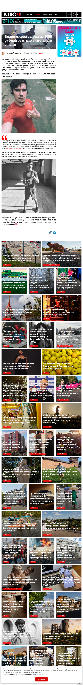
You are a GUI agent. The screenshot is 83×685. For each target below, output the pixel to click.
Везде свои (62, 453)
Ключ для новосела (38, 453)
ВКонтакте (19, 224)
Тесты (46, 372)
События (28, 14)
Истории (37, 14)
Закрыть (41, 679)
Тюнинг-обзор (63, 399)
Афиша (56, 14)
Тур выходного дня (65, 345)
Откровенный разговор (12, 588)
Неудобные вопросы (51, 264)
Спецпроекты (47, 14)
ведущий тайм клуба (13, 148)
